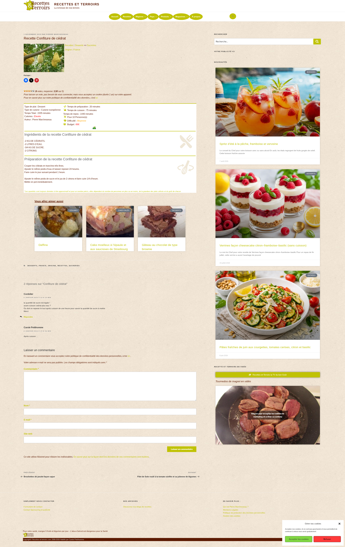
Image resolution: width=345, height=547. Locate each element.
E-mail (27, 420)
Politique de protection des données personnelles (244, 513)
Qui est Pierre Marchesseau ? (236, 507)
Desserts (79, 45)
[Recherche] (317, 41)
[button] (339, 523)
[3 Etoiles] (29, 91)
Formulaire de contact (33, 507)
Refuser (327, 539)
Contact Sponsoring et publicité (37, 510)
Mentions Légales (230, 510)
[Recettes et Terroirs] (28, 536)
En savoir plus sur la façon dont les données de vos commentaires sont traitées (111, 457)
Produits (165, 16)
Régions (139, 16)
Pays (152, 16)
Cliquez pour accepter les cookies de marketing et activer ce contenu (267, 415)
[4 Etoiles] (31, 91)
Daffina (43, 244)
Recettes (127, 16)
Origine (68, 50)
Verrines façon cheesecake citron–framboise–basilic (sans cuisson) (263, 245)
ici (97, 98)
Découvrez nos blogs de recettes (137, 507)
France (76, 50)
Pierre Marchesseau (57, 34)
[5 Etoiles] (33, 91)
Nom (27, 405)
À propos (196, 16)
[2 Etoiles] (27, 91)
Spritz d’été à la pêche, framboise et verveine (249, 143)
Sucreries (91, 45)
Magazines (180, 16)
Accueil (114, 16)
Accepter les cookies (299, 539)
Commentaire (31, 369)
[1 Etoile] (25, 91)
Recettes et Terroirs (76, 4)
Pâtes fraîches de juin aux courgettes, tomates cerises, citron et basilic (265, 347)
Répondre (28, 317)
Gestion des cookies (231, 516)
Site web (28, 434)
